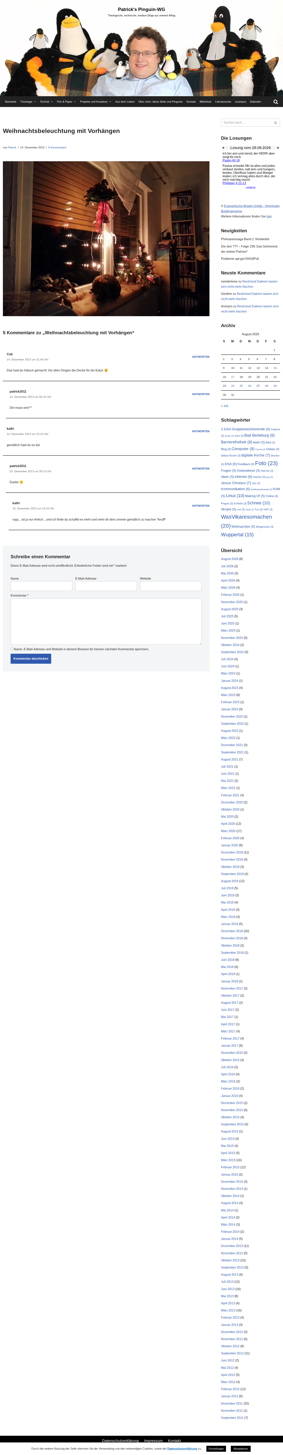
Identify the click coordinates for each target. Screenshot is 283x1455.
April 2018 (228, 974)
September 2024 (232, 652)
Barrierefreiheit (236, 442)
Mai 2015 (227, 1145)
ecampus (240, 101)
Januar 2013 (229, 1324)
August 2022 (229, 730)
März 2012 (228, 1382)
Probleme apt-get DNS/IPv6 (240, 258)
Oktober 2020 (230, 809)
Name (15, 578)
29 (275, 385)
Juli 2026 (227, 566)
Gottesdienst (248, 470)
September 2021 (232, 752)
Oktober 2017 (230, 995)
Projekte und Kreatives (94, 101)
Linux (235, 495)
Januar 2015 (229, 1174)
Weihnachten (243, 526)
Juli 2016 (227, 1067)
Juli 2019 (227, 888)
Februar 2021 (230, 795)
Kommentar (19, 595)
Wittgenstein (264, 526)
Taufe (249, 509)
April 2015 (228, 1153)
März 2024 (228, 673)
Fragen (228, 470)
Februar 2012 (230, 1389)
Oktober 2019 (230, 866)
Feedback (246, 464)
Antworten (200, 356)
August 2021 (229, 759)
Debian (272, 449)
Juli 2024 (227, 659)
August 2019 (229, 881)
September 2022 (232, 723)
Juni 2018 (227, 959)
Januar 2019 (229, 924)
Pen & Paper (64, 101)
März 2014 (228, 1224)
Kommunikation (235, 489)
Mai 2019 (227, 902)
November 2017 (232, 988)
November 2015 (232, 1110)
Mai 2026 (227, 573)
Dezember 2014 (232, 1181)
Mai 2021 (227, 780)
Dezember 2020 (232, 802)
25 (241, 385)
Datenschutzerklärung (120, 1441)
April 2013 (228, 1303)
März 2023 (228, 695)
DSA (231, 464)
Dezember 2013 (232, 1246)
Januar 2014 (229, 1238)
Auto (239, 435)
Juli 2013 (227, 1281)
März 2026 (228, 587)
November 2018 (232, 938)
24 (232, 385)
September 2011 (232, 1417)
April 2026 (228, 580)
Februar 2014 (230, 1231)
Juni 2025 (227, 623)
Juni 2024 (227, 666)
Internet (259, 477)
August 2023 (229, 687)
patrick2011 (18, 391)
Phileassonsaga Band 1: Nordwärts (245, 239)
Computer (243, 449)
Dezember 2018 (232, 931)
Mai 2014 (227, 1210)
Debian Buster (230, 455)
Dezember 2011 (232, 1403)
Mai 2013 (227, 1296)
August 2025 (229, 609)
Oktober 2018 (230, 945)
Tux (259, 509)
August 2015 (229, 1131)
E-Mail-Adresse (85, 578)
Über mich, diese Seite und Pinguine (160, 101)
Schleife (240, 503)
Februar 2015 (230, 1167)
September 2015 (232, 1124)
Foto (266, 463)
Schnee (258, 503)
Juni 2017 (227, 1009)
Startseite (10, 101)
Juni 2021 (227, 773)
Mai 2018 (227, 967)
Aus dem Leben (125, 101)
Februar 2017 (230, 1038)
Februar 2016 (230, 1088)
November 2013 (232, 1253)
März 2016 (228, 1081)
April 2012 (228, 1374)
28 (266, 385)
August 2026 (229, 559)
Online (272, 496)
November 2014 (232, 1188)
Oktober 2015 (230, 1117)
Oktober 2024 (230, 645)
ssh (241, 509)
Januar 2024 (229, 680)
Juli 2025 (227, 616)
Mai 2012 (227, 1367)
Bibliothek (205, 101)
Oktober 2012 (230, 1346)
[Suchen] (275, 101)
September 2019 (232, 874)
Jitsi (256, 483)
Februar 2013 (230, 1317)
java (269, 477)
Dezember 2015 (232, 1103)
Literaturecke (223, 101)
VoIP (267, 509)
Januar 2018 (229, 981)
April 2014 (228, 1217)
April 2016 (228, 1074)
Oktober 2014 (230, 1196)
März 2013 (228, 1310)
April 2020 (228, 823)
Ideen (227, 477)
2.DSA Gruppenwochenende (245, 429)
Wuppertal (237, 534)
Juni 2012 (227, 1360)
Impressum (153, 1441)
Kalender (255, 101)
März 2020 (228, 831)
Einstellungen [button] (216, 1448)
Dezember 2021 (232, 745)
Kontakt (191, 101)
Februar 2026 (230, 594)
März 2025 (228, 630)
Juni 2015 (227, 1138)
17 (232, 377)
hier (268, 216)
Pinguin (227, 503)
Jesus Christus (236, 483)
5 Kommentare (57, 147)
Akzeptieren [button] (241, 1448)
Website (145, 578)
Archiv (229, 436)
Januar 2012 (229, 1396)
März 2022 (228, 738)
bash (259, 442)
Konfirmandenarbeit (261, 489)
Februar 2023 (230, 702)
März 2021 (228, 788)
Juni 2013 (227, 1289)
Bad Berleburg (259, 435)
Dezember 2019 (232, 852)
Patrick (12, 147)
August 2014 (229, 1203)
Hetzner (267, 470)
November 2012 (232, 1339)
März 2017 (228, 1031)
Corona (260, 449)
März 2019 (228, 916)
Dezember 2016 (232, 1052)
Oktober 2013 (230, 1260)
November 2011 (232, 1410)
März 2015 (228, 1160)
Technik (44, 101)
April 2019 (228, 909)
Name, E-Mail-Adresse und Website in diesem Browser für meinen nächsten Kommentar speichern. (81, 649)
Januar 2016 (229, 1095)
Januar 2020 (229, 845)
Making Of (255, 496)
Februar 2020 (230, 838)
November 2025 (232, 602)
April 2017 (228, 1024)
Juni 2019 (227, 895)
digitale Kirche (255, 455)
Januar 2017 (229, 1045)
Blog (226, 449)
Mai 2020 (227, 816)
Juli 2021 (227, 766)
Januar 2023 (229, 709)
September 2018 (232, 952)
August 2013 (229, 1274)
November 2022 (232, 716)
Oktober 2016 (230, 1060)
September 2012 (232, 1353)
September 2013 (232, 1267)
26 (249, 385)
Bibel (270, 442)
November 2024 (232, 637)
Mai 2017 (227, 1017)
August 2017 (229, 1002)
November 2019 (232, 859)
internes (243, 477)
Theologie (26, 101)
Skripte (228, 509)
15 (275, 367)
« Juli (224, 406)
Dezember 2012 (232, 1332)
